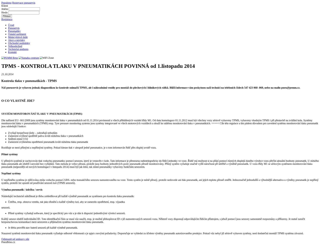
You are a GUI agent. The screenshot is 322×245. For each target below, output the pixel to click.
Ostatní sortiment (17, 34)
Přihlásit (7, 16)
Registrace (6, 19)
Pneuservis (13, 28)
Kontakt (12, 52)
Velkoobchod (15, 46)
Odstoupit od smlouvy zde (15, 239)
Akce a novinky (16, 40)
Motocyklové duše (18, 37)
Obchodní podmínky (19, 43)
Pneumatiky (14, 31)
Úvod (11, 25)
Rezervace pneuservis (23, 2)
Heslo (4, 12)
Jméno (4, 9)
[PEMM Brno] (9, 57)
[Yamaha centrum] (29, 57)
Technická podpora (18, 49)
